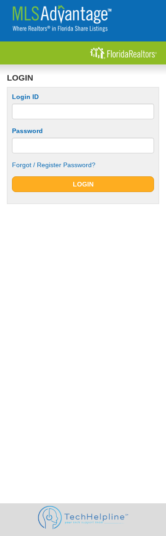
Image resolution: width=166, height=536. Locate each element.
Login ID (25, 96)
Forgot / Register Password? (53, 165)
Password (27, 130)
